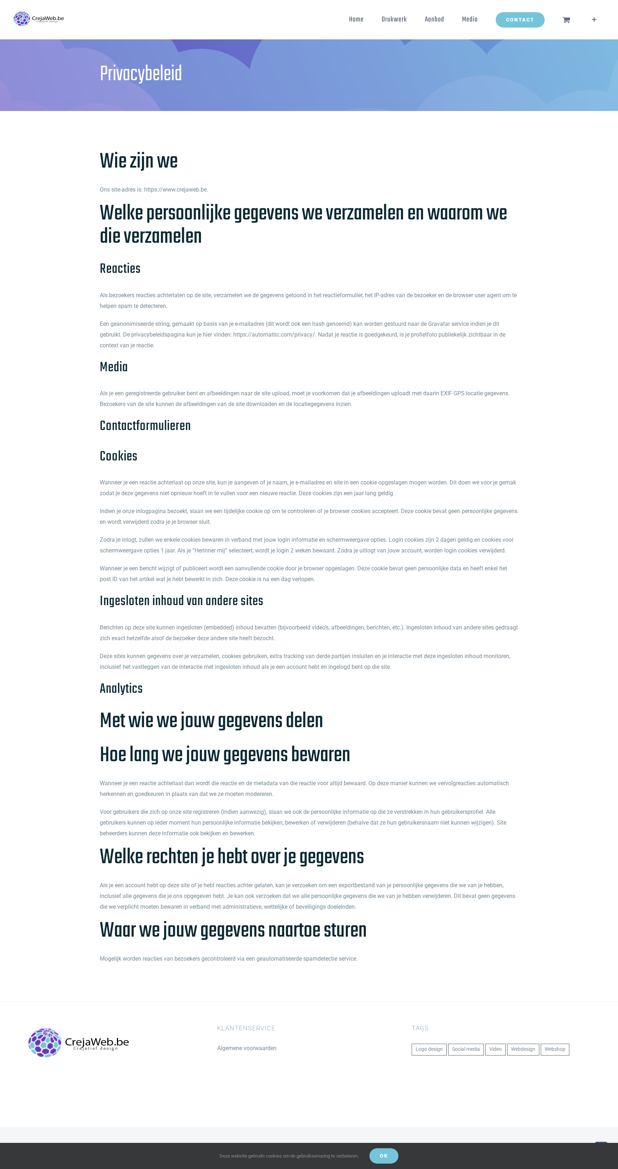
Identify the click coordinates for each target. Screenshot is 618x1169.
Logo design (429, 1049)
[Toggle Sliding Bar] (594, 20)
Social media (466, 1049)
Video (495, 1049)
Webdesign (523, 1049)
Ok (384, 1156)
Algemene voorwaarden (246, 1048)
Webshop (555, 1049)
